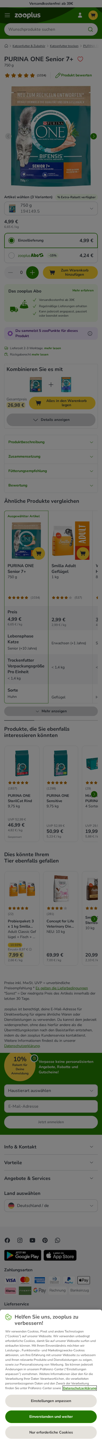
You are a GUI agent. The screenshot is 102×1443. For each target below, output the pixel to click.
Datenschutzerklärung (79, 1388)
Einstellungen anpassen (51, 1400)
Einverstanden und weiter (51, 1416)
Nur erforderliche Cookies (51, 1432)
